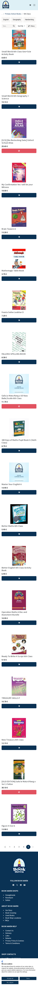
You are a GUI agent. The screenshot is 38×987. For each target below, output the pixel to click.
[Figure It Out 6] (19, 814)
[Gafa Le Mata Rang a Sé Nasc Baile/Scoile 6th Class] (19, 384)
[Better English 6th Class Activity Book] (19, 556)
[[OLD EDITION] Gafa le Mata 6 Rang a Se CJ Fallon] (19, 769)
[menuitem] (6, 19)
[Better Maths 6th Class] (19, 514)
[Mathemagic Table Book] (19, 258)
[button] (21, 26)
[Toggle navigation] (34, 5)
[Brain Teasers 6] (19, 217)
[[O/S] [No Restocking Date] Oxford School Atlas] (19, 128)
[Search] (13, 26)
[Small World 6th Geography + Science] (19, 84)
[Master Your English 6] (19, 472)
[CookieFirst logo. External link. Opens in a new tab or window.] (2, 961)
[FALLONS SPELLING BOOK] (19, 342)
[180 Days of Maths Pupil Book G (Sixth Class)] (19, 428)
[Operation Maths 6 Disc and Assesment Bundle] (19, 600)
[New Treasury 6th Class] (19, 728)
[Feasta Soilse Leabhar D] (19, 300)
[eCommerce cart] (30, 5)
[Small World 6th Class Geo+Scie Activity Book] (19, 39)
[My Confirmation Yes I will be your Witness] (19, 172)
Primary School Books (13, 14)
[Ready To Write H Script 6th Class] (19, 644)
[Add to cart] (19, 62)
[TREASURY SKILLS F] (19, 686)
